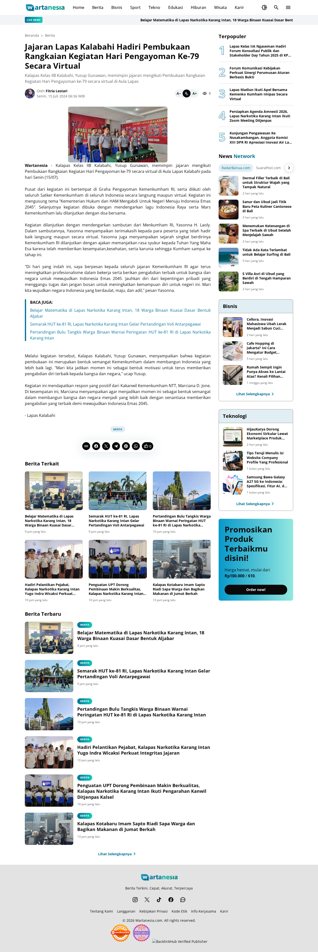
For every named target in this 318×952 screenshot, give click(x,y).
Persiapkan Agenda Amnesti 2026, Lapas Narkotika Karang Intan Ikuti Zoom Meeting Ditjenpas (260, 116)
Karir (239, 7)
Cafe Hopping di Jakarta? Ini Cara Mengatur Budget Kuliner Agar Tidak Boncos (262, 348)
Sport (135, 7)
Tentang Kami (101, 911)
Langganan (126, 911)
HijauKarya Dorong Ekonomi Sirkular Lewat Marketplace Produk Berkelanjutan (267, 434)
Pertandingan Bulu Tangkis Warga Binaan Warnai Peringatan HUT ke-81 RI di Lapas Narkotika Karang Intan (182, 521)
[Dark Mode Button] (264, 7)
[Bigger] (195, 93)
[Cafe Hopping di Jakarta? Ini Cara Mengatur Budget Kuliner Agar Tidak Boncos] (233, 351)
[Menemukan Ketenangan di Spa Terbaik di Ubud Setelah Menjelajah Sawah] (228, 234)
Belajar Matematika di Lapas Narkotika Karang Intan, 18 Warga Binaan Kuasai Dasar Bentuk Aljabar (207, 20)
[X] (106, 446)
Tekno (154, 7)
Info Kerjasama (203, 911)
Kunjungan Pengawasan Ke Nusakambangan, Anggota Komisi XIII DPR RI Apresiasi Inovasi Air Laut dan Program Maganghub (261, 138)
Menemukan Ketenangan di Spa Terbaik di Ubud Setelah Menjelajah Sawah (266, 230)
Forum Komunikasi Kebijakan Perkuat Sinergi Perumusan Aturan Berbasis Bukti (259, 72)
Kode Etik (179, 911)
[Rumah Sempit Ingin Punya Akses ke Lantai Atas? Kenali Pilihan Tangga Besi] (233, 375)
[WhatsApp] (136, 446)
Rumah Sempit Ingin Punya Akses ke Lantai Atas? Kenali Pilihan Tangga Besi (266, 372)
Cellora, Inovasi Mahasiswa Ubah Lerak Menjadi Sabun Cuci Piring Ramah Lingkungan (266, 324)
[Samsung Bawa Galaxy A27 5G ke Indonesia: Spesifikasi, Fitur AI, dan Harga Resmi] (233, 485)
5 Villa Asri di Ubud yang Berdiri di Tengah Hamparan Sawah (266, 278)
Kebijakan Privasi (153, 911)
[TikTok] (159, 900)
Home (78, 7)
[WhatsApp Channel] (183, 900)
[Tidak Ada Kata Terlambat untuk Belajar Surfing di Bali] (228, 258)
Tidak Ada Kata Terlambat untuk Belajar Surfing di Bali (266, 252)
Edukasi (175, 7)
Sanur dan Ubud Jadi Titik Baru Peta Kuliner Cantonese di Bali (266, 206)
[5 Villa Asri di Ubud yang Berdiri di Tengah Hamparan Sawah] (228, 281)
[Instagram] (135, 900)
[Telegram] (116, 446)
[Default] (187, 93)
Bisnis (116, 7)
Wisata (220, 7)
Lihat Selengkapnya (115, 854)
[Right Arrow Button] (289, 168)
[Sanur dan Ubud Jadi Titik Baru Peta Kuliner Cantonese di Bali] (228, 209)
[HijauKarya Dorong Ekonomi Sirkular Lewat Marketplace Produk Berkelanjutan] (233, 437)
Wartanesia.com (148, 920)
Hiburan (198, 7)
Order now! (256, 589)
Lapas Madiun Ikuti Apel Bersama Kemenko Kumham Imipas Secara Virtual (258, 94)
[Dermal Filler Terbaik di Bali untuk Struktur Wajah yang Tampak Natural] (228, 186)
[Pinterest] (126, 446)
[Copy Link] (86, 446)
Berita (97, 7)
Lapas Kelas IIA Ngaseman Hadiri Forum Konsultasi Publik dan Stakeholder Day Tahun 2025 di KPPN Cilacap (261, 51)
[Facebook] (96, 446)
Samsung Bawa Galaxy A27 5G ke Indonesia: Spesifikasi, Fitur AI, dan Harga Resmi (267, 482)
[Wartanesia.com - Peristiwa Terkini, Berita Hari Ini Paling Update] (45, 7)
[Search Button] (276, 7)
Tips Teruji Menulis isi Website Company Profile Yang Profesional (267, 457)
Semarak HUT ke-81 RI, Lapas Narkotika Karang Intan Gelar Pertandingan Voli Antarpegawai (115, 324)
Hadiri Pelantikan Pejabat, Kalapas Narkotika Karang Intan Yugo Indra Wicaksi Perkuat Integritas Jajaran (52, 589)
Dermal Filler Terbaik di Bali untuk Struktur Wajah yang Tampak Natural (266, 182)
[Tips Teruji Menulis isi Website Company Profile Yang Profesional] (233, 461)
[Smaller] (179, 93)
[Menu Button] (288, 7)
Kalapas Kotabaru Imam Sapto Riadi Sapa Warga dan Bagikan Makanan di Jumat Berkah (179, 589)
